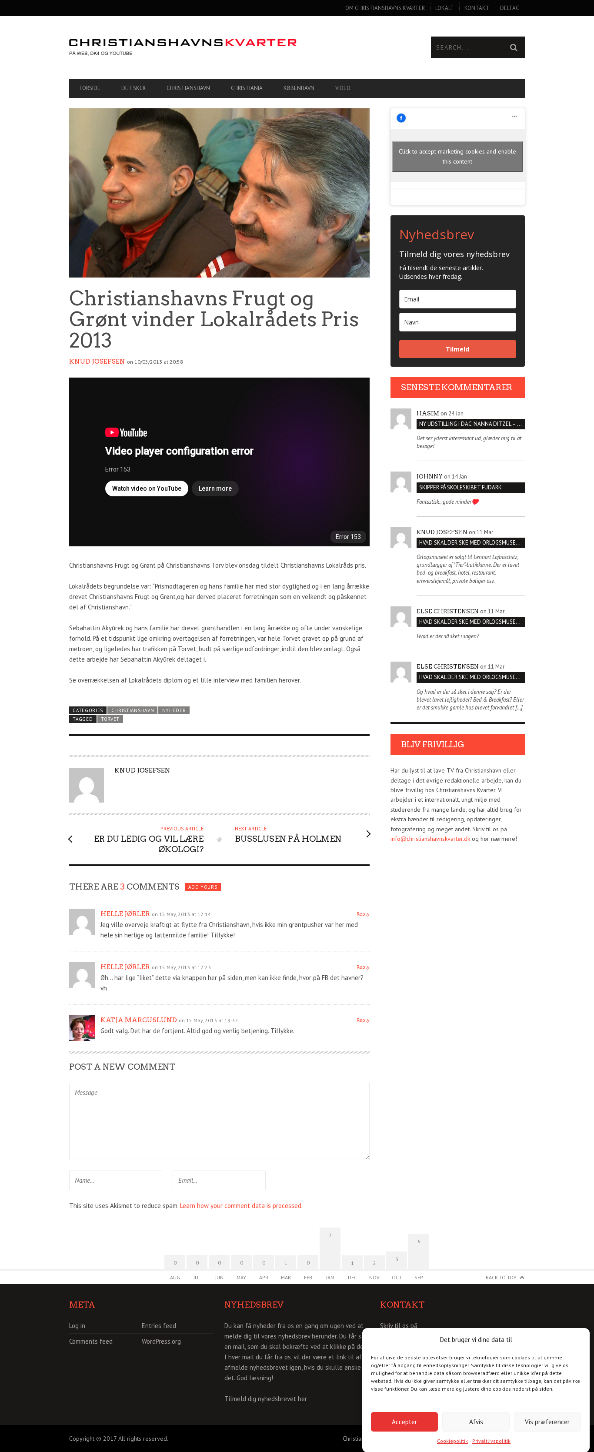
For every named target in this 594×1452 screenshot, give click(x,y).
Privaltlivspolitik (491, 1441)
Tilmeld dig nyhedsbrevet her (265, 1399)
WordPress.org (161, 1341)
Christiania (247, 88)
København (299, 88)
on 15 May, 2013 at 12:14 (181, 914)
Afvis (476, 1421)
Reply (363, 913)
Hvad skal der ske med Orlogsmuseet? (472, 542)
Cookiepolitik (452, 1441)
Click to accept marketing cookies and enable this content (457, 156)
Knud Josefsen (97, 361)
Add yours (202, 887)
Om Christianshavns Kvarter (385, 8)
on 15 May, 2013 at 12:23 (181, 967)
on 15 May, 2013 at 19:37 (208, 1020)
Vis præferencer (547, 1421)
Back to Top (501, 1277)
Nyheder (174, 710)
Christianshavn (188, 88)
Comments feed (91, 1341)
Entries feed (159, 1326)
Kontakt (477, 8)
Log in (77, 1326)
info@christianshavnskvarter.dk (430, 839)
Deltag (510, 8)
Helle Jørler (125, 914)
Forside (90, 88)
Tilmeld (457, 349)
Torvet (110, 719)
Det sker (133, 88)
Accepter (404, 1421)
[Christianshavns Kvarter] (183, 47)
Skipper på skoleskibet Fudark (460, 487)
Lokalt (444, 8)
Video (342, 88)
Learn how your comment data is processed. (241, 1205)
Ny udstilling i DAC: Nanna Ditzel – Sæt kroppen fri (472, 424)
